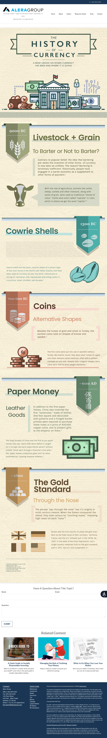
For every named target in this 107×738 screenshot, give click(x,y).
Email (57, 592)
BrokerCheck (83, 686)
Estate (32, 693)
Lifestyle (32, 701)
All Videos (33, 706)
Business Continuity (72, 725)
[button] (61, 14)
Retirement (33, 689)
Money (32, 699)
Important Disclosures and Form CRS (56, 725)
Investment (33, 691)
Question (5, 605)
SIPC (80, 706)
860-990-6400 (96, 2)
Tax (31, 697)
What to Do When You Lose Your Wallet (88, 664)
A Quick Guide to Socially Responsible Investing (19, 664)
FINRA (77, 706)
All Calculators (34, 708)
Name (4, 592)
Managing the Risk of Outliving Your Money (53, 664)
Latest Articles (34, 704)
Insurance (33, 695)
